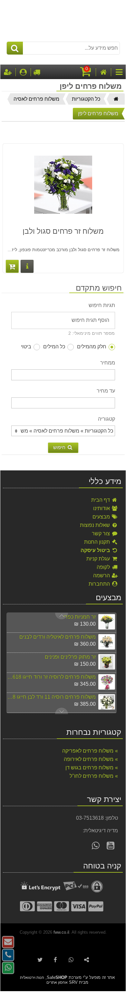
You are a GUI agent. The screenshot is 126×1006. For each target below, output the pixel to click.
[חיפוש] (15, 48)
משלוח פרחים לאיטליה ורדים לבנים (57, 637)
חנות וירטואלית (32, 978)
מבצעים (101, 516)
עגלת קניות (98, 558)
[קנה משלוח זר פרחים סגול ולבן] (12, 266)
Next (61, 616)
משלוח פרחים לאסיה (36, 99)
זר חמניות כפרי (79, 617)
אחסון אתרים (57, 982)
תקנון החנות (97, 542)
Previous (61, 711)
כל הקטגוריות (86, 99)
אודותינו (102, 508)
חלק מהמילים (91, 346)
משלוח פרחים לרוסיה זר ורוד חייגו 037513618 (51, 677)
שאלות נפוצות (95, 525)
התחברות (100, 584)
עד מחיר (106, 391)
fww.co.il (61, 932)
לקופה (104, 567)
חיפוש (60, 447)
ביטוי (26, 346)
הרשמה (102, 575)
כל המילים (54, 346)
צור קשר (101, 533)
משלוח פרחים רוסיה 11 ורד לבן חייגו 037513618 (51, 697)
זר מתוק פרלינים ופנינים (70, 657)
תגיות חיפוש (102, 305)
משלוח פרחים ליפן (98, 113)
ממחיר (107, 362)
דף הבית (101, 500)
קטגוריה (106, 419)
